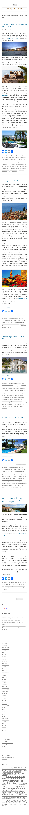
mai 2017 (4, 711)
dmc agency (24, 769)
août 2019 (4, 675)
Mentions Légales (6, 755)
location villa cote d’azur (7, 322)
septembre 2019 (5, 674)
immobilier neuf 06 (15, 776)
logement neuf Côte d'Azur (13, 791)
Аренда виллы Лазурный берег (18, 394)
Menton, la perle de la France (12, 181)
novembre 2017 (5, 707)
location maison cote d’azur (20, 320)
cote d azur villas (15, 157)
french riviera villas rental (7, 320)
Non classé (18, 155)
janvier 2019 (4, 686)
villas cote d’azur (23, 392)
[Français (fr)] (2, 608)
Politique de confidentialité (8, 757)
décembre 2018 (5, 688)
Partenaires (4, 759)
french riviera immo (16, 584)
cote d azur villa (7, 157)
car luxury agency (12, 386)
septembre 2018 (5, 693)
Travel (3, 746)
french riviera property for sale (9, 161)
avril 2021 (4, 658)
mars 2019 (4, 682)
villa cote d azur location (17, 798)
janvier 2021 (4, 663)
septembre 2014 (5, 720)
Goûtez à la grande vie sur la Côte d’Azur (13, 337)
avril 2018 (4, 702)
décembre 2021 (5, 647)
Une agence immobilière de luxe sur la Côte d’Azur (14, 25)
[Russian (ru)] (6, 608)
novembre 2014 (5, 716)
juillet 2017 (4, 709)
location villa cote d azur (19, 163)
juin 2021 (4, 654)
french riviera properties (10, 159)
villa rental (16, 168)
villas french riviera (9, 325)
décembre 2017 (5, 705)
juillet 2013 (4, 729)
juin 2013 (4, 730)
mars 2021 (4, 659)
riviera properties (15, 164)
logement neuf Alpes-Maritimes (13, 789)
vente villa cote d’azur (18, 322)
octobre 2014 (5, 718)
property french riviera (15, 794)
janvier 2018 (4, 704)
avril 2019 (4, 681)
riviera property (22, 164)
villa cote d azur (15, 166)
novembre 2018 (5, 689)
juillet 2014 (4, 723)
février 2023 (4, 645)
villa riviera (6, 170)
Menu (14, 4)
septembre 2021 (5, 649)
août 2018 (4, 695)
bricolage (17, 768)
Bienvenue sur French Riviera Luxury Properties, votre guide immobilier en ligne (14, 500)
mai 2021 (4, 656)
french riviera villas (20, 161)
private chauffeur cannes (11, 390)
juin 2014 (4, 725)
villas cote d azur (13, 38)
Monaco (6, 794)
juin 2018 (4, 698)
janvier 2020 (4, 670)
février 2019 (4, 684)
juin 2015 (4, 714)
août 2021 (4, 650)
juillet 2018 (4, 697)
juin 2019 (4, 679)
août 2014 (4, 721)
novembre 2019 (5, 672)
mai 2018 (4, 700)
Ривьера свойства (17, 401)
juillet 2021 (4, 652)
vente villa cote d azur (7, 166)
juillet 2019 (4, 677)
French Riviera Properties (7, 385)
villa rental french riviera (13, 324)
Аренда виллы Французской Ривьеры (11, 395)
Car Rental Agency (20, 383)
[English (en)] (4, 608)
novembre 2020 (5, 665)
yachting (20, 804)
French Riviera (5, 741)
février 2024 (4, 643)
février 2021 (4, 661)
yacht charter (13, 804)
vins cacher (5, 95)
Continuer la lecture (7, 307)
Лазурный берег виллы (7, 399)
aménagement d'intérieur (8, 767)
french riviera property (21, 159)
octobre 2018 (5, 691)
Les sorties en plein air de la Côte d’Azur (11, 620)
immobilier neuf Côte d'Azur (12, 781)
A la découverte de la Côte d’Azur (13, 417)
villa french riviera (10, 168)
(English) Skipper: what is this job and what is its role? (14, 626)
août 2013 (4, 727)
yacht (7, 804)
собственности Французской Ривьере (11, 402)
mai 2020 (4, 668)
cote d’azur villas (15, 317)
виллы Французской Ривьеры (17, 397)
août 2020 (4, 666)
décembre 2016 (5, 713)
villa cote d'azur (16, 586)
